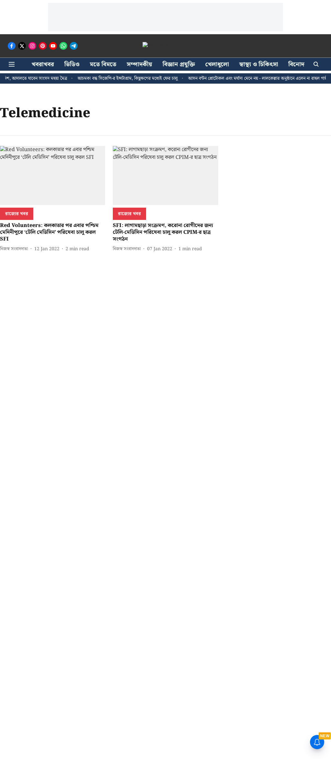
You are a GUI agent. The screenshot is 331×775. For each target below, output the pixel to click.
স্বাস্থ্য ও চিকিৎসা (258, 64)
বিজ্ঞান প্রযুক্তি (179, 64)
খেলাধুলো (217, 64)
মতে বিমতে (103, 64)
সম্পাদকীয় (139, 64)
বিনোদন (298, 64)
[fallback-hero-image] (52, 175)
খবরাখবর (43, 64)
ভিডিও (72, 64)
